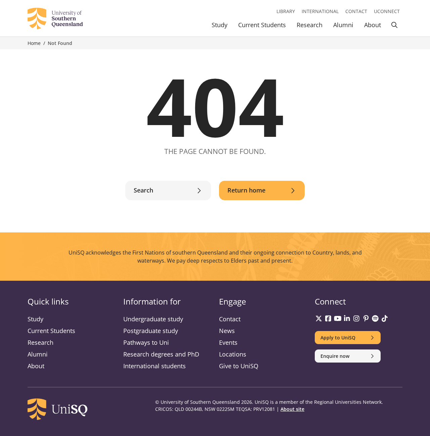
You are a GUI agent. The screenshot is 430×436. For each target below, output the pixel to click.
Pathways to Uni (146, 342)
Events (228, 342)
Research (309, 25)
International (320, 11)
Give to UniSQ (238, 366)
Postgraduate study (150, 331)
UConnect (387, 11)
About (372, 25)
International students (154, 366)
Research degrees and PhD (161, 354)
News (227, 331)
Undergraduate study (153, 319)
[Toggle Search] (394, 26)
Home (34, 43)
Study (219, 25)
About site (292, 409)
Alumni (343, 25)
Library (285, 11)
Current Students (262, 25)
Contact (356, 11)
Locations (232, 354)
